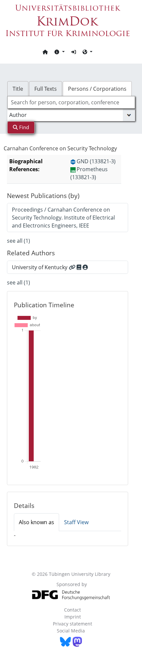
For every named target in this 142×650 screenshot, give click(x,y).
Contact (72, 610)
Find (23, 127)
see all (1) (18, 240)
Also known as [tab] (36, 522)
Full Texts (45, 88)
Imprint (72, 617)
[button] (59, 51)
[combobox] (71, 102)
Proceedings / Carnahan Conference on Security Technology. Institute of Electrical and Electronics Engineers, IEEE (63, 217)
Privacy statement (72, 624)
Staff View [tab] (76, 522)
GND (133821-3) (96, 161)
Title (18, 88)
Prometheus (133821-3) (89, 173)
